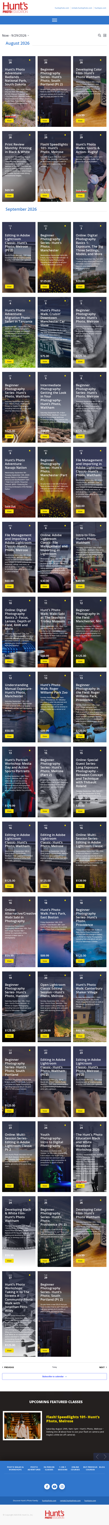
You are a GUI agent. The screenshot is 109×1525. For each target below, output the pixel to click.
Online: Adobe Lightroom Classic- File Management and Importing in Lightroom (54, 544)
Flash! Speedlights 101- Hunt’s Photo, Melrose (54, 148)
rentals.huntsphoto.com (82, 8)
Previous (97, 1457)
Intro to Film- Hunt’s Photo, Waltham (86, 539)
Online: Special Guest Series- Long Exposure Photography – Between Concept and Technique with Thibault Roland (89, 773)
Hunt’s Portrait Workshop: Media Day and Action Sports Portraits (18, 765)
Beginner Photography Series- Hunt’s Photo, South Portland (15, 1067)
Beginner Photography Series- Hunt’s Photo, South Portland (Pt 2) (51, 76)
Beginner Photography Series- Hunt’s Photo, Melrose (87, 315)
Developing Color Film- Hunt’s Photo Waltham (89, 73)
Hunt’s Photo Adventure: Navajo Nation (16, 464)
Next (105, 1457)
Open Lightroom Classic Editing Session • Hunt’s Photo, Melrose (52, 990)
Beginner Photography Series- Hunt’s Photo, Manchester (51, 242)
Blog (102, 1467)
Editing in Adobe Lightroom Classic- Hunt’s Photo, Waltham (17, 840)
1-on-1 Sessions (63, 1468)
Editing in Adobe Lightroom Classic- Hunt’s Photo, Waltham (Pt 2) (52, 1067)
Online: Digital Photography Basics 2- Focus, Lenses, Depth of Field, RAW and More (18, 619)
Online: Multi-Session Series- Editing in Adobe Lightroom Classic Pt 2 (18, 1142)
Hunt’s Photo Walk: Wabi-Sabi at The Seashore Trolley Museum (52, 615)
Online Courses (75, 1468)
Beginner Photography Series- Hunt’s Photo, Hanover (17, 990)
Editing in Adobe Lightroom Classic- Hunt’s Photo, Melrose (52, 840)
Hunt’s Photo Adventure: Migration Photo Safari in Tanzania (18, 315)
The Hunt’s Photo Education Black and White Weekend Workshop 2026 (89, 1142)
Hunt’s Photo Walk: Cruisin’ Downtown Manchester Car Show (52, 317)
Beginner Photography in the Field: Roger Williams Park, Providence (88, 692)
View (9, 120)
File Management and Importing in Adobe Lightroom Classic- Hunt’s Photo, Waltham (89, 467)
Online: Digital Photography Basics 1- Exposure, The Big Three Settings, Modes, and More (89, 244)
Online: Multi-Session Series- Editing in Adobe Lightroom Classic (89, 840)
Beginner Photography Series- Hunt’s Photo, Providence (86, 917)
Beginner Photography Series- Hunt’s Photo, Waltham (17, 390)
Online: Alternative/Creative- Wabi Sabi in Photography (21, 915)
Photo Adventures (34, 1468)
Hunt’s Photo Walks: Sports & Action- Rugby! (88, 148)
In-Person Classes (49, 1468)
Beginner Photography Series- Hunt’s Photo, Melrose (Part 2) (51, 767)
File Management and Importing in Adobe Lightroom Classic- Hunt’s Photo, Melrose (18, 542)
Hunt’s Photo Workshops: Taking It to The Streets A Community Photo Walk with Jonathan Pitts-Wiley (19, 1297)
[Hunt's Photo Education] (15, 12)
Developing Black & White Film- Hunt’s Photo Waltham (18, 1215)
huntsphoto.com (62, 8)
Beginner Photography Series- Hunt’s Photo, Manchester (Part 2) (53, 469)
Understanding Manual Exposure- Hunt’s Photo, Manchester (18, 690)
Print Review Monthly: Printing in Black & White (18, 148)
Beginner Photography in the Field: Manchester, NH (88, 615)
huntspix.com (100, 8)
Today (54, 1367)
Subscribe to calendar (53, 1376)
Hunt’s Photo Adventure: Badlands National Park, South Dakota (16, 76)
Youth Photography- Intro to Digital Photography (51, 1140)
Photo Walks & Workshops (15, 1468)
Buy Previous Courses (90, 1468)
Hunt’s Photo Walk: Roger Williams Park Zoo (54, 688)
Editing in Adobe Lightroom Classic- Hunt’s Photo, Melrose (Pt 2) (17, 242)
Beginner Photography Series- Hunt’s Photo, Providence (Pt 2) (53, 1217)
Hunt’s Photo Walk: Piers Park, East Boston (53, 913)
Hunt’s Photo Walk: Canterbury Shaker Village (89, 988)
